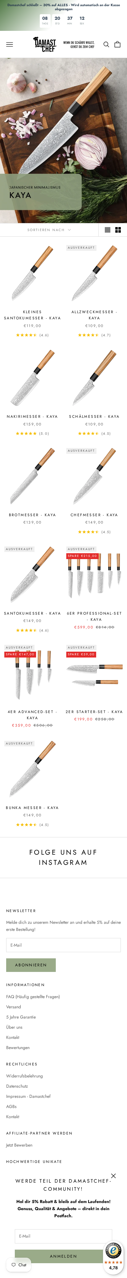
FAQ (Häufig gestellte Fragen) (33, 997)
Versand (13, 1007)
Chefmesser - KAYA (94, 515)
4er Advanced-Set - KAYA (32, 715)
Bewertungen (18, 1047)
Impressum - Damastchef (28, 1096)
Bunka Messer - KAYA (32, 808)
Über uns (14, 1027)
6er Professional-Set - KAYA (94, 616)
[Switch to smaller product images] (118, 229)
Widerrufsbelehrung (24, 1076)
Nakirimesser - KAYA (32, 416)
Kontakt (12, 1037)
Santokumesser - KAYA (32, 613)
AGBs (11, 1106)
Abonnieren (31, 965)
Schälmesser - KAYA (94, 416)
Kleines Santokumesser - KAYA (32, 315)
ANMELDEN (63, 1256)
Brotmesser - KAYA (32, 515)
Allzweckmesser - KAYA (94, 315)
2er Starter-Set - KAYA (94, 712)
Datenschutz (17, 1086)
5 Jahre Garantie (21, 1017)
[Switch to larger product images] (107, 229)
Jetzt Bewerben (19, 1145)
